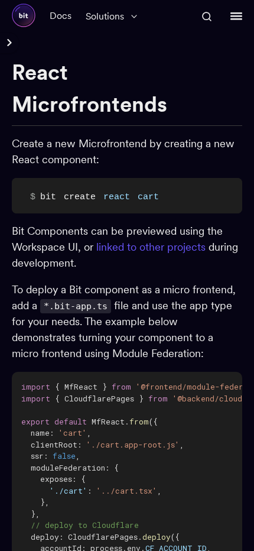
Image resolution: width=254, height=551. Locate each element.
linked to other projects (151, 247)
